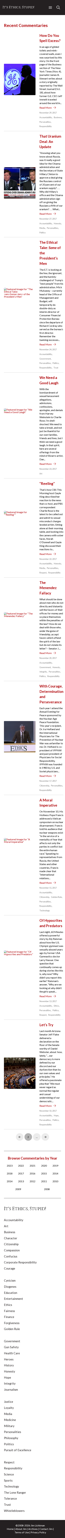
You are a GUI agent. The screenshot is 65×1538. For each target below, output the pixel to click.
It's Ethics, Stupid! (18, 7)
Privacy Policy (38, 1532)
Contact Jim (46, 1528)
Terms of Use (22, 1532)
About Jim (21, 1528)
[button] (50, 7)
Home (10, 1528)
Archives (33, 1528)
